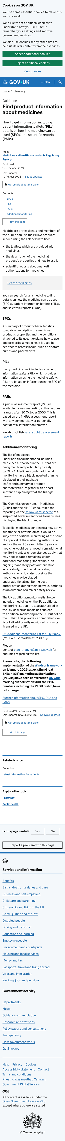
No (55, 831)
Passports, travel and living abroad (26, 967)
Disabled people (13, 920)
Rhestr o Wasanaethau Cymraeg (24, 1079)
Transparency (11, 1035)
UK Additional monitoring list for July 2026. (31, 634)
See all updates (33, 176)
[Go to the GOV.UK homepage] (16, 82)
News (6, 1009)
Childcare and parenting (19, 901)
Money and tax (12, 960)
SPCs (10, 198)
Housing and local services (20, 954)
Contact (43, 1069)
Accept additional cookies (32, 54)
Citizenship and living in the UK (23, 907)
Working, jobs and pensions (21, 980)
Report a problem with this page (32, 845)
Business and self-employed (21, 894)
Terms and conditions (16, 1074)
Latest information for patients (21, 774)
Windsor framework (48, 665)
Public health (10, 804)
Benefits (8, 881)
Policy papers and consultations (24, 1029)
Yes (39, 831)
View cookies (32, 71)
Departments (11, 1002)
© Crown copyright (33, 1132)
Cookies (31, 1064)
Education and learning (18, 934)
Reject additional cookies (33, 63)
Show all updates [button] (50, 714)
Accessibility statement (18, 1069)
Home (6, 91)
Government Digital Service (21, 1084)
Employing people (14, 940)
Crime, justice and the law (20, 914)
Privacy (17, 1064)
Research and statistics (18, 1022)
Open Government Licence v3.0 (24, 1101)
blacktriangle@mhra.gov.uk (33, 650)
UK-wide (54, 678)
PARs (9, 208)
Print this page (17, 221)
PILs (9, 203)
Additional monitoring (19, 214)
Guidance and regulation (19, 1015)
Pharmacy (19, 91)
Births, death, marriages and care (25, 887)
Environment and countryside (22, 947)
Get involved (11, 1048)
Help (5, 1064)
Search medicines (20, 283)
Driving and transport (17, 927)
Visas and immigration (17, 974)
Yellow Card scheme (39, 512)
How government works (18, 1042)
